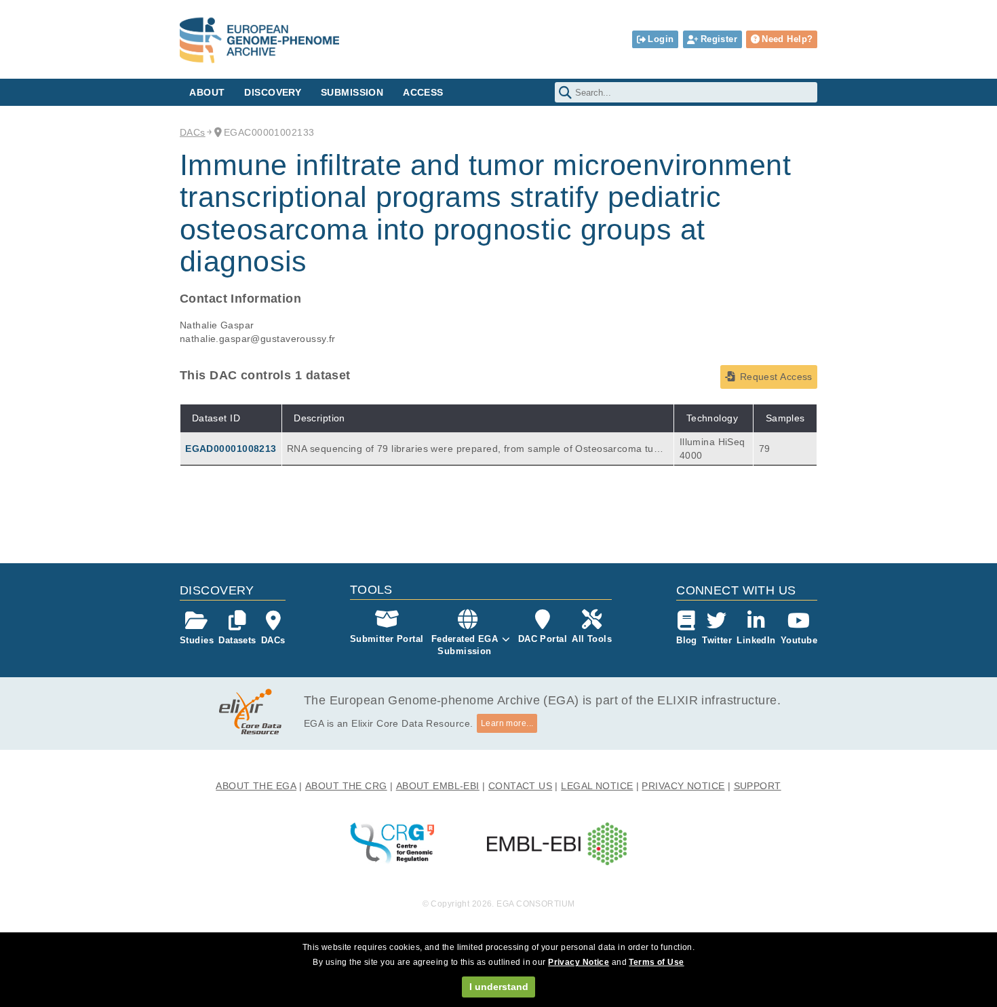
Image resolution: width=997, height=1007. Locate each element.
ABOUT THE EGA (256, 785)
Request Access (776, 376)
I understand (498, 986)
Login (660, 39)
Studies (197, 640)
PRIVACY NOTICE (683, 785)
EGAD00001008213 (230, 448)
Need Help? (787, 39)
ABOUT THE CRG (346, 785)
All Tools (592, 639)
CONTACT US (520, 785)
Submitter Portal (387, 639)
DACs (193, 132)
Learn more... (507, 723)
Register (719, 39)
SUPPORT (757, 785)
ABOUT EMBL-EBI (438, 785)
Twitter (717, 640)
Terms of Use (656, 962)
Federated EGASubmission (464, 645)
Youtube (799, 640)
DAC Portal (542, 639)
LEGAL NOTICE (597, 785)
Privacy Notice (578, 962)
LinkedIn (756, 640)
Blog (686, 640)
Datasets (237, 640)
